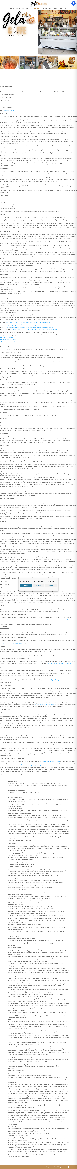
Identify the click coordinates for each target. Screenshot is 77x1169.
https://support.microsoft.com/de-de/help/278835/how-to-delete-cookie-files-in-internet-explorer (33, 329)
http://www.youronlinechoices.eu (8, 339)
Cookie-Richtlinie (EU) (60, 8)
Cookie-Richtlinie (35, 589)
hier (65, 421)
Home (12, 8)
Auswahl (51, 585)
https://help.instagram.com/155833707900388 (11, 643)
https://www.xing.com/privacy (52, 680)
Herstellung (20, 8)
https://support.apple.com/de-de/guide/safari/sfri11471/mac (19, 324)
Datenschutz (42, 589)
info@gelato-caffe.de (9, 110)
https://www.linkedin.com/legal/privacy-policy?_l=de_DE (60, 663)
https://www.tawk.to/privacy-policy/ (51, 761)
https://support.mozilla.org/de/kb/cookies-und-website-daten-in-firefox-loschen (25, 325)
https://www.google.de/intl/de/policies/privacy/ (46, 704)
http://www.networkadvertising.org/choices (10, 341)
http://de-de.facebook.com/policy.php (61, 619)
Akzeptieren (26, 585)
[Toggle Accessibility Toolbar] (73, 3)
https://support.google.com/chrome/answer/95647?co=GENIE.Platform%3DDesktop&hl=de (28, 322)
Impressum (47, 8)
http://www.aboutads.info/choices (8, 337)
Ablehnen (38, 585)
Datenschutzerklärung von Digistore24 (45, 723)
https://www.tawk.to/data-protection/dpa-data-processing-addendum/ (30, 765)
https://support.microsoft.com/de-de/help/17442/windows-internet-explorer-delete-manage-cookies (29, 327)
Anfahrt (28, 8)
